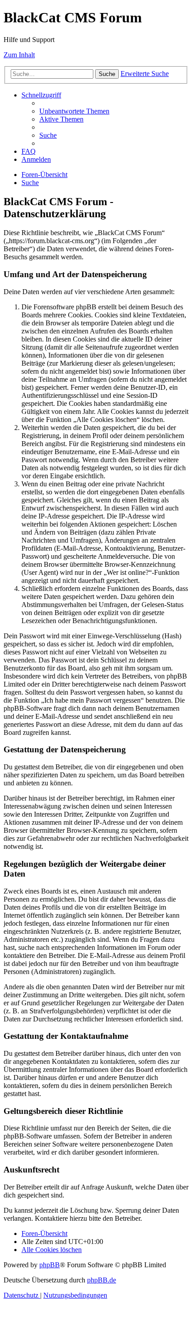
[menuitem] (74, 111)
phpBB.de (101, 1280)
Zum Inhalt (19, 55)
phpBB (49, 1265)
